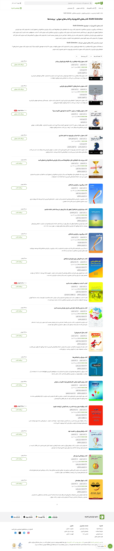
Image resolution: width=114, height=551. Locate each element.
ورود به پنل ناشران (68, 531)
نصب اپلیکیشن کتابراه (96, 542)
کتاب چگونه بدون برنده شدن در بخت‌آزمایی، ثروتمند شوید (70, 406)
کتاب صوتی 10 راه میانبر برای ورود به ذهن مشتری (73, 135)
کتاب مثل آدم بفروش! (80, 333)
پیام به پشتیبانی (84, 529)
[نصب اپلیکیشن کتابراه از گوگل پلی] (40, 517)
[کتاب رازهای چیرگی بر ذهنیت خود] (96, 440)
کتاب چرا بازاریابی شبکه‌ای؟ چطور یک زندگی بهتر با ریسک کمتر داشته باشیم (66, 209)
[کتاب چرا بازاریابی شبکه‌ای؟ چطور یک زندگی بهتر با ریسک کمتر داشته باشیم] (96, 218)
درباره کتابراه (100, 529)
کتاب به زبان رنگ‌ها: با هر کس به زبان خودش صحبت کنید (70, 308)
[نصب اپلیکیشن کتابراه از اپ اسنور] (28, 517)
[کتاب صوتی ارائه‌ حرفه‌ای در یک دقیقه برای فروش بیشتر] (96, 70)
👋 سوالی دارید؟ (101, 546)
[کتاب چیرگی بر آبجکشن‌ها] (96, 366)
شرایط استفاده (99, 531)
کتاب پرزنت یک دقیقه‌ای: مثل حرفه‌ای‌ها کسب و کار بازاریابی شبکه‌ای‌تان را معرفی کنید (62, 160)
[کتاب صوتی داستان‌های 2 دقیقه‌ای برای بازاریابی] (96, 95)
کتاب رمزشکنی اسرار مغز (80, 456)
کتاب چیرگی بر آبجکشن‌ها (80, 357)
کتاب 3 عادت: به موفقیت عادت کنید (76, 283)
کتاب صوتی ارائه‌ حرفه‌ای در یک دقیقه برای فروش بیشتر (71, 61)
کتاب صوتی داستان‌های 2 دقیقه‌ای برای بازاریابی (73, 86)
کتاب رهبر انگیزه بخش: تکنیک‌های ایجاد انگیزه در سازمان (70, 382)
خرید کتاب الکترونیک (72, 542)
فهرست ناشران (69, 534)
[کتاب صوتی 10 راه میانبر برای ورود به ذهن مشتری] (96, 144)
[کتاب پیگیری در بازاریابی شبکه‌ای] (96, 194)
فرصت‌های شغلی (99, 536)
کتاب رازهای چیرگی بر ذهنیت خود (77, 431)
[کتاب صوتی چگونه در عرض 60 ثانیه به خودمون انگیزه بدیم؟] (96, 120)
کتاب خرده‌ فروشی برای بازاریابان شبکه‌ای (75, 259)
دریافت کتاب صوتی (19, 64)
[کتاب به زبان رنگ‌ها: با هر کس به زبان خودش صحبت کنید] (96, 317)
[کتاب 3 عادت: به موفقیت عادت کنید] (96, 292)
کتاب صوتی (81, 542)
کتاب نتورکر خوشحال (81, 480)
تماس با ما (85, 534)
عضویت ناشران (69, 529)
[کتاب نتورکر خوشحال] (96, 489)
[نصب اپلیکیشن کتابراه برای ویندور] (15, 517)
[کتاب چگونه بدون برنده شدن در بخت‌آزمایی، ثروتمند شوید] (96, 415)
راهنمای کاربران (84, 531)
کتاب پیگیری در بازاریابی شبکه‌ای (77, 185)
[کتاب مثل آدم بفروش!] (96, 341)
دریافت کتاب (19, 163)
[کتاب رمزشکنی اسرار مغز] (96, 465)
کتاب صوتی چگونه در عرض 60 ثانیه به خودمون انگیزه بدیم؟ (70, 111)
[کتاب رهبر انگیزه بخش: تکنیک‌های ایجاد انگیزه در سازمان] (96, 391)
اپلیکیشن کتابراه (15, 8)
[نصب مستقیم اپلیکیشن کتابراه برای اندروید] (53, 517)
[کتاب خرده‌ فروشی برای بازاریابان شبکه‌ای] (96, 268)
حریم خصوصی (99, 534)
